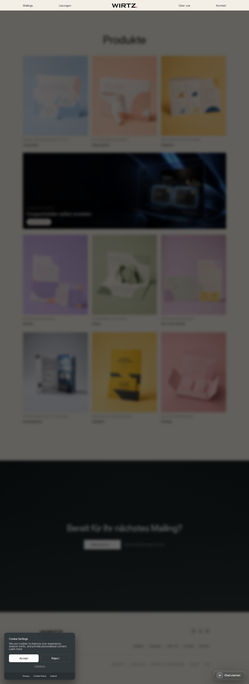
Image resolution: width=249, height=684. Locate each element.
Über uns (184, 5)
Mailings (28, 5)
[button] (229, 675)
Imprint (53, 676)
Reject (55, 658)
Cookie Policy (40, 676)
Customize (39, 666)
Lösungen (65, 5)
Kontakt (221, 5)
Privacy (26, 676)
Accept (23, 658)
